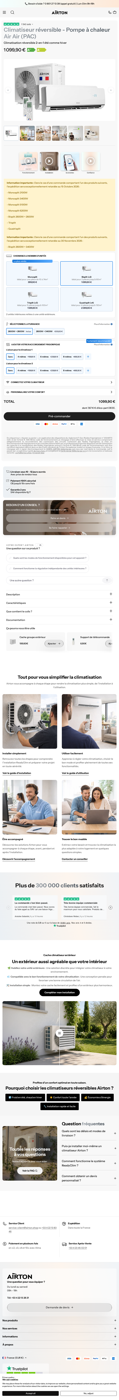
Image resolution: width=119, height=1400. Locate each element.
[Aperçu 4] (59, 133)
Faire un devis (58, 518)
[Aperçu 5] (75, 133)
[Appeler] (110, 12)
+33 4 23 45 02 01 (78, 1247)
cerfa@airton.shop (23, 453)
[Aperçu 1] (11, 133)
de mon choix (40, 451)
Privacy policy (8, 1377)
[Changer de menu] (4, 12)
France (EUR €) (15, 1357)
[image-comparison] (59, 1033)
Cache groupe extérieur (33, 637)
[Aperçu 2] (27, 133)
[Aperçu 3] (43, 133)
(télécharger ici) (68, 449)
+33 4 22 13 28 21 (20, 1297)
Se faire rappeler (58, 527)
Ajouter (52, 643)
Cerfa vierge (66, 451)
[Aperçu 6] (91, 133)
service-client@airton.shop (23, 1227)
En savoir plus (38, 453)
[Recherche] (12, 12)
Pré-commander (59, 416)
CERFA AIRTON (53, 449)
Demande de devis (58, 1307)
